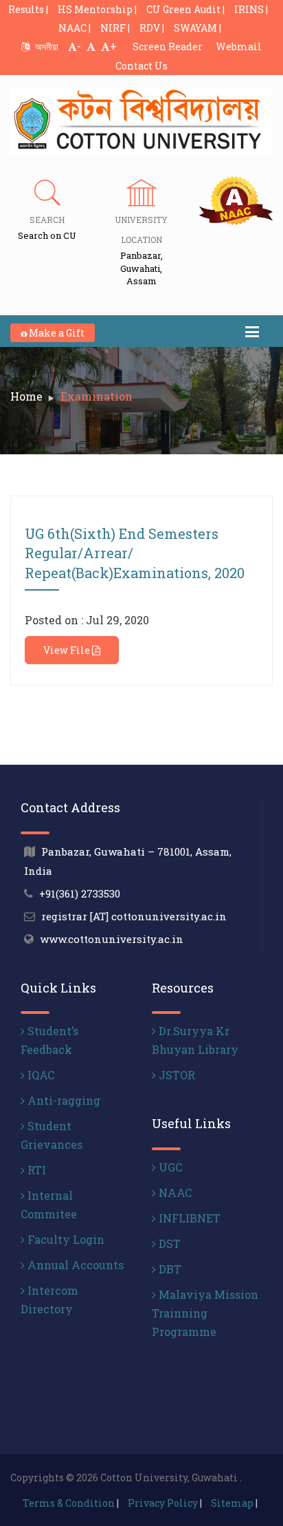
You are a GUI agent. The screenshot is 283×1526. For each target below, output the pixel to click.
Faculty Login (64, 1239)
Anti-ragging (62, 1100)
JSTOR (175, 1075)
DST (168, 1243)
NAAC (174, 1192)
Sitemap (232, 1502)
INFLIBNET (188, 1218)
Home (26, 396)
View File (67, 650)
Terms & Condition (69, 1502)
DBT (168, 1269)
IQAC (39, 1075)
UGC (169, 1167)
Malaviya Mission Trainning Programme (205, 1313)
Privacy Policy (163, 1502)
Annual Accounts (74, 1265)
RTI (35, 1170)
